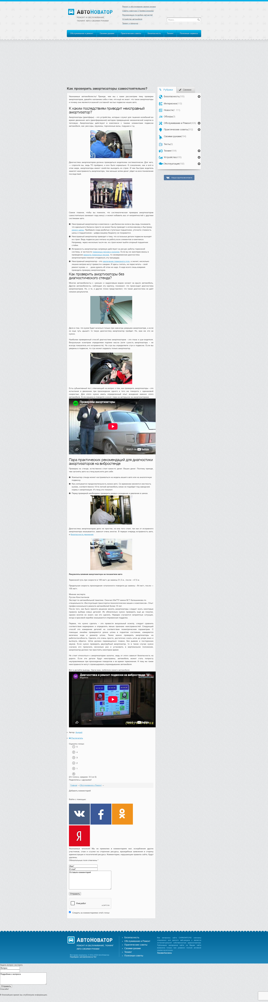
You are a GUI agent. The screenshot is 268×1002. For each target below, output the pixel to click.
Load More (111, 923)
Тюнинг (170, 33)
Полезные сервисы (189, 33)
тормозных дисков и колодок (106, 252)
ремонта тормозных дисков (96, 255)
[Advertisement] (134, 65)
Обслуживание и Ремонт (180, 123)
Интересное (173, 103)
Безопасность (154, 33)
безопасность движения (82, 534)
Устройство (172, 157)
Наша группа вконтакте (181, 177)
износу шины (78, 230)
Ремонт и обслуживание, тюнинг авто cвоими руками (93, 19)
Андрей (79, 732)
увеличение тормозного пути (116, 261)
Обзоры (169, 116)
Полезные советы (133, 955)
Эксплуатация (174, 163)
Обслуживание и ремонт (81, 33)
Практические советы (131, 33)
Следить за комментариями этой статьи (90, 913)
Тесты (168, 144)
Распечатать (77, 738)
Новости (172, 110)
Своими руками (107, 33)
